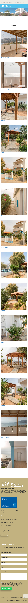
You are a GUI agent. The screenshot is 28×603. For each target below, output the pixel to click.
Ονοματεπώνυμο (6, 552)
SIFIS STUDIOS (7, 597)
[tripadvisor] (9, 540)
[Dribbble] (11, 1)
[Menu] (26, 6)
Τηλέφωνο (4, 557)
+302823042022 (9, 527)
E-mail (3, 562)
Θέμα (3, 567)
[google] (6, 539)
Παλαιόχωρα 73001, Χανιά (7, 522)
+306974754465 (9, 525)
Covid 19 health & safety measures (12, 600)
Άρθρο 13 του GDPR (14, 585)
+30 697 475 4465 (12, 2)
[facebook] (2, 539)
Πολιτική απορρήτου (7, 583)
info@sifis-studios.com (21, 2)
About (2, 510)
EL (14, 1)
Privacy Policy (24, 600)
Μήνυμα (3, 572)
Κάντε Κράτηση (5, 535)
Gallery (2, 512)
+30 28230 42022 (4, 2)
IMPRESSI (3, 599)
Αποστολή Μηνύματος (6, 588)
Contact (16, 510)
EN (16, 1)
